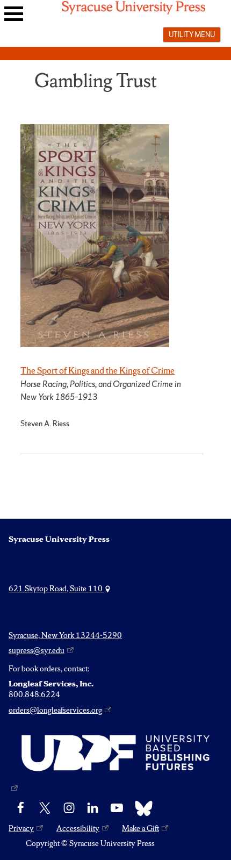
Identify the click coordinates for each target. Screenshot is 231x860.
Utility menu (192, 34)
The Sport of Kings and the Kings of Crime (97, 370)
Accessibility (77, 828)
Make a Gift (140, 828)
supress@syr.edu (36, 650)
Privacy (21, 828)
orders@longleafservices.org (55, 710)
